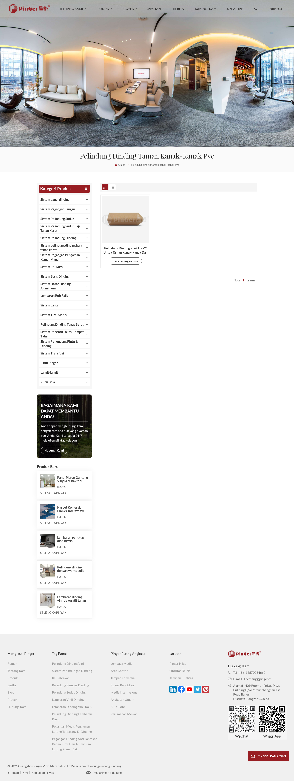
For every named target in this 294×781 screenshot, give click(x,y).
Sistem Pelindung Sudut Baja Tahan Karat (60, 228)
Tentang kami (16, 671)
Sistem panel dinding (54, 199)
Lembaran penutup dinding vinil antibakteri (70, 539)
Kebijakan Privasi (43, 772)
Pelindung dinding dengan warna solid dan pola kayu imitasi (71, 568)
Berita (178, 8)
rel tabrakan (61, 678)
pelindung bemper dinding (70, 685)
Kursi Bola (47, 382)
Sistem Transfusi (52, 353)
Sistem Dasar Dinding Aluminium (55, 286)
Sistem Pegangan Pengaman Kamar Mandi (60, 257)
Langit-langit (49, 372)
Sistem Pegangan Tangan (57, 209)
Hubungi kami (205, 8)
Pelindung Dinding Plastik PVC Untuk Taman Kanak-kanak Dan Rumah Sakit (125, 250)
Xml (25, 772)
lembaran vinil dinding (68, 699)
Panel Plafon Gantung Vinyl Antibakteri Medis (72, 479)
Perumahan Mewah (124, 714)
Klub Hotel (118, 707)
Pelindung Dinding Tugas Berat (62, 324)
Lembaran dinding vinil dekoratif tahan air (71, 598)
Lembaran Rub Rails (54, 295)
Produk (12, 678)
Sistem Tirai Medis (53, 315)
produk (102, 8)
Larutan (153, 8)
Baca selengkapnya (53, 490)
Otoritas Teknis (179, 671)
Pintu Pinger (49, 363)
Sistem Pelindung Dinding (58, 238)
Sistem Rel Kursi (51, 267)
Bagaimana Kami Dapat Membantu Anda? (60, 411)
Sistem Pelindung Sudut (57, 219)
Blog (10, 692)
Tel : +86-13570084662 (249, 672)
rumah (121, 164)
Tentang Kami (71, 8)
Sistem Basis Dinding (54, 276)
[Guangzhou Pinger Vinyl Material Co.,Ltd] (29, 12)
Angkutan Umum (122, 699)
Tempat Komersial (123, 678)
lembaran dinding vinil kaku (72, 707)
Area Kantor (119, 671)
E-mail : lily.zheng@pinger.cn (252, 679)
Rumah (12, 663)
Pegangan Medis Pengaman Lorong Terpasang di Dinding (72, 728)
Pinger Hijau (177, 663)
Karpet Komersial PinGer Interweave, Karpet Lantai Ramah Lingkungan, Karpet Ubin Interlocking (72, 509)
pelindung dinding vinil (68, 663)
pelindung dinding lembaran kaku (72, 716)
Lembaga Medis (121, 663)
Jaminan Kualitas (181, 678)
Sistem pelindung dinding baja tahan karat (61, 247)
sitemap (13, 772)
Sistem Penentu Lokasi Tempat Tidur (62, 334)
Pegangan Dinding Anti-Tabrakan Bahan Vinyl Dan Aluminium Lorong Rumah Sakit (74, 744)
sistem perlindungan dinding (72, 671)
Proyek (128, 8)
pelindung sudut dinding (69, 692)
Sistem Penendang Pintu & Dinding (59, 343)
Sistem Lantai (49, 305)
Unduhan (235, 8)
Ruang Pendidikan (123, 685)
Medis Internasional (124, 692)
